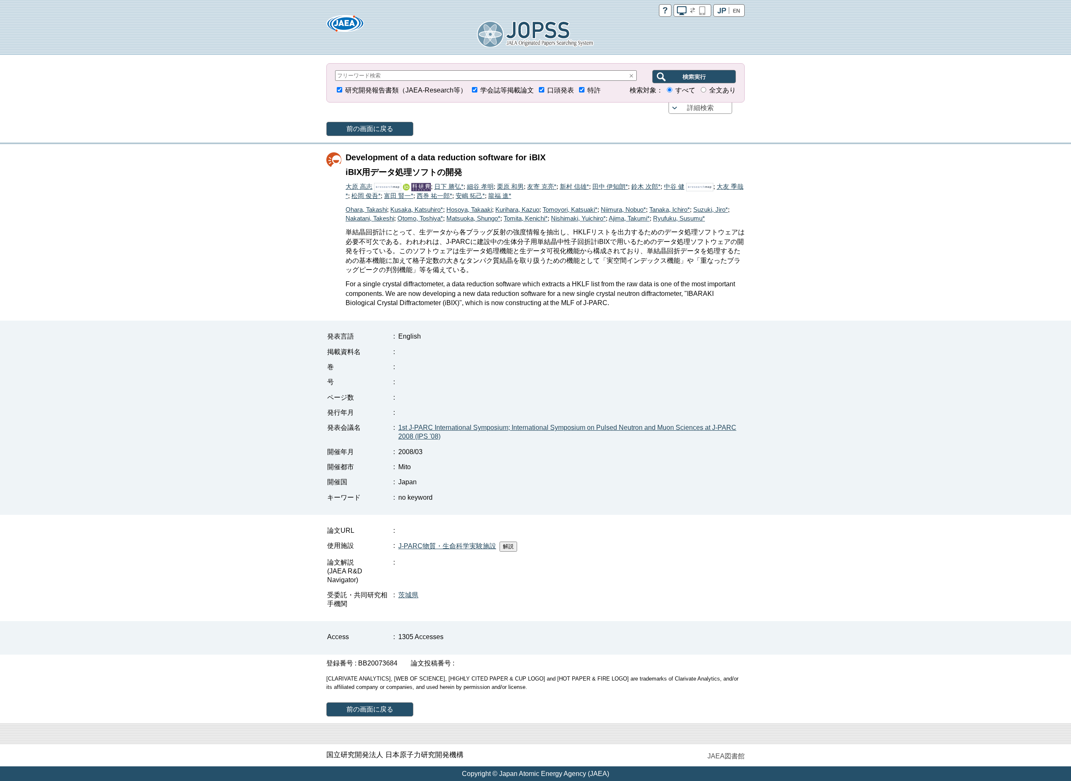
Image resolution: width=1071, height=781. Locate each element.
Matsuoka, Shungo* (473, 218)
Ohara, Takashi (366, 209)
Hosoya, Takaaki (469, 209)
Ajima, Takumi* (629, 218)
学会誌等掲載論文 (507, 90)
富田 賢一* (398, 195)
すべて (685, 90)
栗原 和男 (510, 186)
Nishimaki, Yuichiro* (578, 218)
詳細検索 (700, 107)
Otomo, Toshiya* (420, 218)
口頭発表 (560, 90)
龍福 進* (499, 195)
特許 (594, 90)
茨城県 (408, 595)
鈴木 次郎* (646, 186)
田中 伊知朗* (610, 186)
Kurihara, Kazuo (517, 209)
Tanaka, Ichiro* (669, 209)
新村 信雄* (574, 186)
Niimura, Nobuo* (623, 209)
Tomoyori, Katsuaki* (570, 209)
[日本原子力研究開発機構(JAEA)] (345, 26)
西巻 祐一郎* (434, 195)
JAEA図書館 (726, 756)
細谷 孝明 (480, 186)
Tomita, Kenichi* (526, 218)
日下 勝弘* (449, 186)
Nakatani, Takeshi (370, 218)
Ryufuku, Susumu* (679, 218)
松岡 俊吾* (366, 195)
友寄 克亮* (541, 186)
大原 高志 (359, 186)
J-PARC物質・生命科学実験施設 (447, 546)
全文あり (722, 90)
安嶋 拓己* (470, 195)
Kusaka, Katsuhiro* (416, 209)
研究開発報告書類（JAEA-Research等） (406, 90)
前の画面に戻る (369, 128)
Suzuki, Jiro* (710, 209)
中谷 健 (674, 186)
